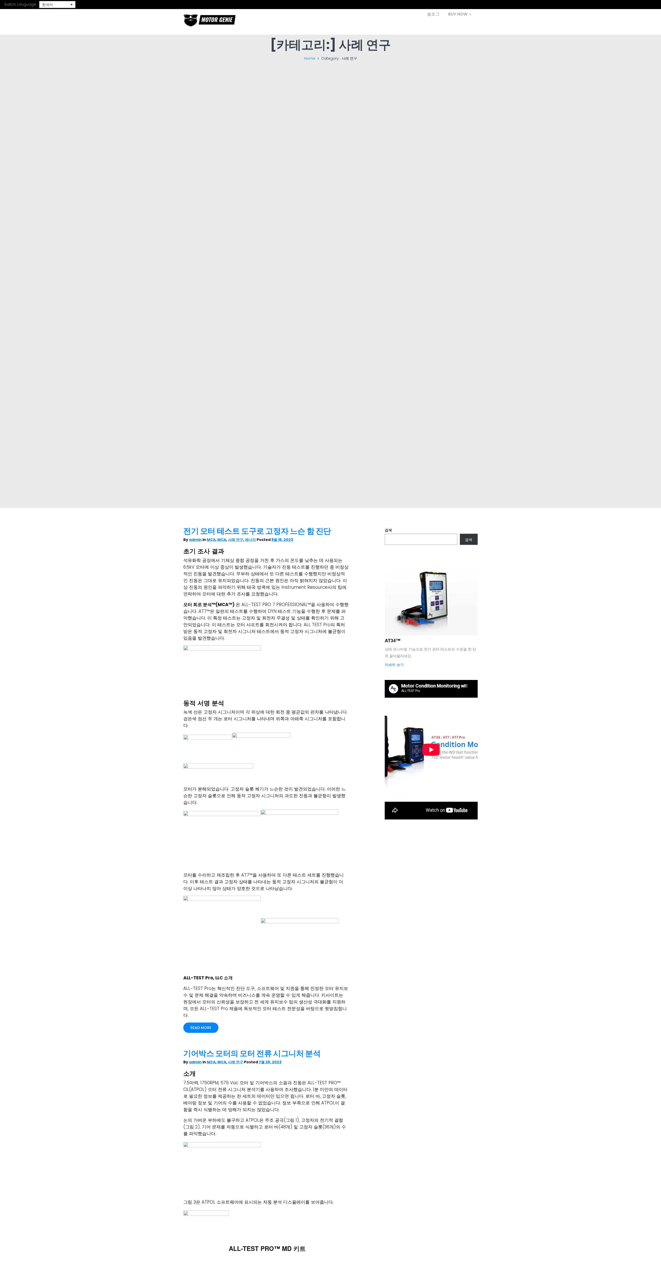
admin (195, 539)
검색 (388, 529)
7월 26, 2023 (270, 1062)
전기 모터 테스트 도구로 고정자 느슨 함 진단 (257, 531)
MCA (211, 539)
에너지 (250, 539)
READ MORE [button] (201, 1027)
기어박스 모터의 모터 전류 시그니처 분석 (251, 1053)
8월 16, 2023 (282, 539)
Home (309, 58)
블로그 (433, 14)
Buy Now (458, 14)
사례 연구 (235, 539)
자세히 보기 (394, 664)
